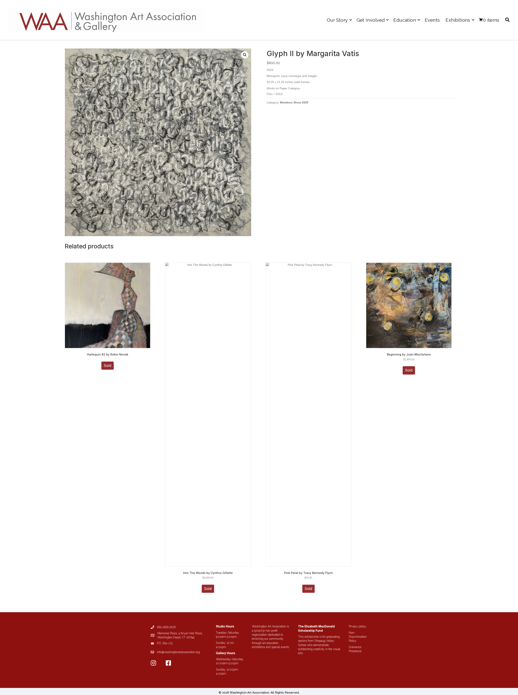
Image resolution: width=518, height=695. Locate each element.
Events (432, 20)
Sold (107, 365)
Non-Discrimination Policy (358, 637)
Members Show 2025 (294, 102)
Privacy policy (357, 626)
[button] (350, 20)
